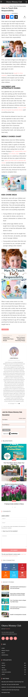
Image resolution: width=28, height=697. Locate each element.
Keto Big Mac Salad (5, 692)
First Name (4, 419)
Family (7, 6)
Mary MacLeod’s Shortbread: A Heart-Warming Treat (12, 681)
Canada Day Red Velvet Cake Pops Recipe (10, 689)
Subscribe (22, 571)
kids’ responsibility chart (19, 151)
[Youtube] (19, 403)
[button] (14, 48)
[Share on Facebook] (3, 17)
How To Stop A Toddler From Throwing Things (20, 339)
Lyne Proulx (14, 13)
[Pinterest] (15, 403)
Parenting (5, 329)
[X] (17, 403)
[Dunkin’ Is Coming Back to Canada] (14, 473)
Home (2, 6)
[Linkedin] (13, 403)
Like (6, 563)
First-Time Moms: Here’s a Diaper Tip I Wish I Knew (14, 463)
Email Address (6, 424)
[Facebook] (3, 638)
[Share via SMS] (12, 17)
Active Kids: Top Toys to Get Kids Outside (10, 684)
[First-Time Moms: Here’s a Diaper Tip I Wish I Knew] (14, 452)
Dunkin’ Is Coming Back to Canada (14, 484)
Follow (14, 563)
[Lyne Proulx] (14, 352)
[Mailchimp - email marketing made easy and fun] (10, 434)
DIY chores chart (14, 153)
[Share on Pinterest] (7, 17)
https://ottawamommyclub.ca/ (14, 360)
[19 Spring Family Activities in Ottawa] (14, 493)
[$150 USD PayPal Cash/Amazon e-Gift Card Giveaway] (5, 587)
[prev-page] (13, 507)
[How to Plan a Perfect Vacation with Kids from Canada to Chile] (5, 594)
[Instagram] (7, 638)
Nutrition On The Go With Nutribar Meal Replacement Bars (13, 687)
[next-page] (15, 507)
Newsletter (7, 628)
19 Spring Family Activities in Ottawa (14, 504)
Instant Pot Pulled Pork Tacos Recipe (8, 339)
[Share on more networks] (16, 17)
